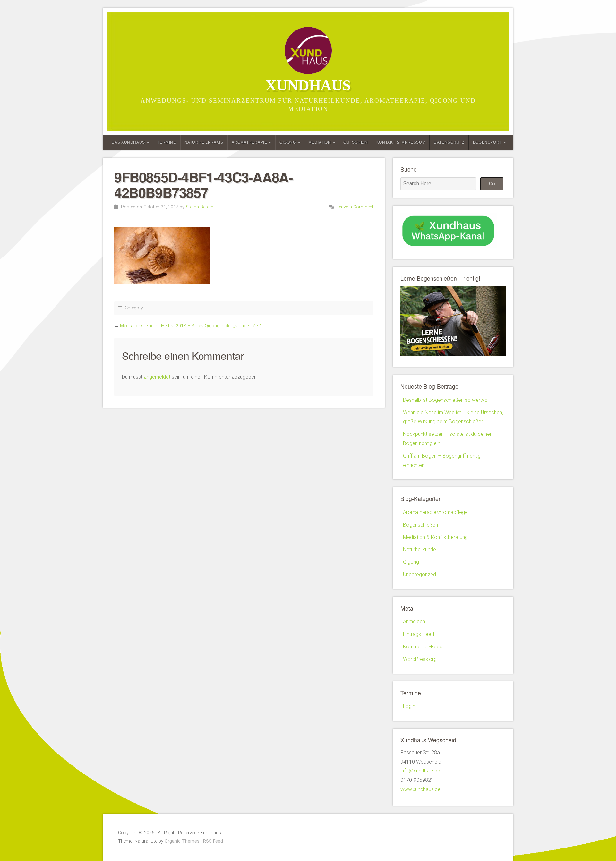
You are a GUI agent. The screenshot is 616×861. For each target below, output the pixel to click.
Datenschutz (449, 142)
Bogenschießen (420, 525)
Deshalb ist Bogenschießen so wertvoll (446, 400)
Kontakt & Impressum (400, 142)
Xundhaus (308, 85)
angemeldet (157, 377)
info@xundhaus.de (420, 771)
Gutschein (355, 142)
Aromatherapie (249, 142)
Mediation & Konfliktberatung (435, 537)
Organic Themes (182, 841)
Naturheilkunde (419, 549)
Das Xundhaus (128, 142)
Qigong (287, 142)
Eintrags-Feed (418, 634)
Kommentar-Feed (422, 647)
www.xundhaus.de (420, 789)
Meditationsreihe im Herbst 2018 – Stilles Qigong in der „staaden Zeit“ (190, 326)
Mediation (319, 142)
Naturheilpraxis (203, 142)
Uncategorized (419, 574)
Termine (166, 142)
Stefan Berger (199, 207)
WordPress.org (420, 659)
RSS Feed (213, 841)
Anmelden (414, 622)
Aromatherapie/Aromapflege (435, 512)
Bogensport (487, 142)
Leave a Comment (355, 207)
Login (409, 706)
